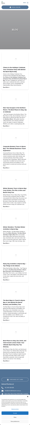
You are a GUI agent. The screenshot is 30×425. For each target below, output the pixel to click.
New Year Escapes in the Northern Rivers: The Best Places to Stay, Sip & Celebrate (15, 110)
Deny (15, 417)
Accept (15, 413)
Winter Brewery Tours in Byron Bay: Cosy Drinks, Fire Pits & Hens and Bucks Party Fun (15, 190)
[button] (27, 396)
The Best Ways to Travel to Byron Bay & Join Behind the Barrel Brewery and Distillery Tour (14, 302)
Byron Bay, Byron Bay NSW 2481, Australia (16, 393)
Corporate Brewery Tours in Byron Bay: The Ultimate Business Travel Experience (14, 148)
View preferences (15, 421)
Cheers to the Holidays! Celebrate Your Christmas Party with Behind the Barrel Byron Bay (14, 69)
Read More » (6, 87)
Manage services (15, 409)
